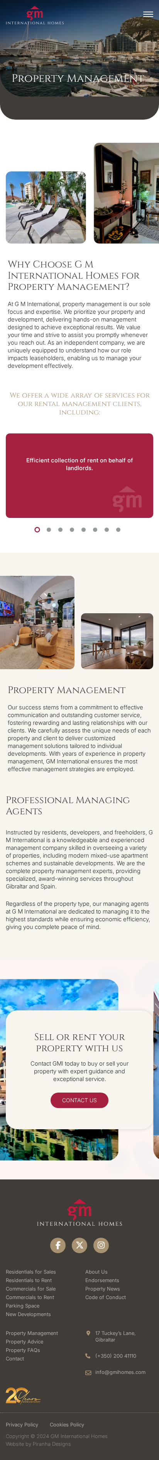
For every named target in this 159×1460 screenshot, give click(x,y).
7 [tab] (107, 530)
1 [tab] (37, 529)
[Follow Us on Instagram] (101, 1245)
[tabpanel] (79, 475)
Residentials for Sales (31, 1272)
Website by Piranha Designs (38, 1444)
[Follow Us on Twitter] (79, 1245)
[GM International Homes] (35, 14)
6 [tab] (95, 530)
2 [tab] (49, 530)
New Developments (28, 1314)
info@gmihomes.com (120, 1372)
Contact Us (79, 1100)
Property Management (32, 1333)
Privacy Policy (22, 1424)
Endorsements (102, 1280)
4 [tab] (72, 530)
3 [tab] (60, 530)
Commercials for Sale (31, 1289)
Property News (102, 1289)
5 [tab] (83, 530)
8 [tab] (118, 530)
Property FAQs (23, 1350)
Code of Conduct (105, 1297)
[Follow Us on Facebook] (58, 1245)
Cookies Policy (67, 1424)
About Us (96, 1272)
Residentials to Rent (29, 1280)
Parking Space (22, 1306)
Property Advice (24, 1341)
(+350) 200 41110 (115, 1356)
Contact (15, 1358)
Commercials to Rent (30, 1297)
